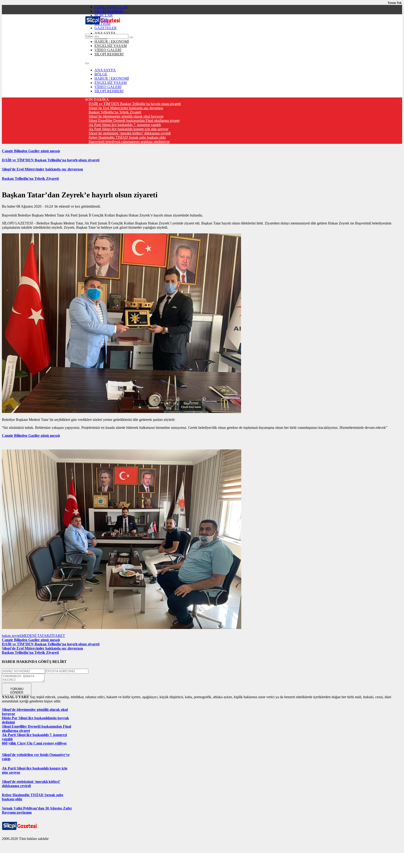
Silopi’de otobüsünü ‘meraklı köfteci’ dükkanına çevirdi (130, 133)
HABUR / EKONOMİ (111, 41)
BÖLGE (100, 74)
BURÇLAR (103, 15)
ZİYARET (57, 636)
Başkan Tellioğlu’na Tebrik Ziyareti (115, 112)
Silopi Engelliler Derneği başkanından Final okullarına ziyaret (134, 121)
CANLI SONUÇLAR (111, 7)
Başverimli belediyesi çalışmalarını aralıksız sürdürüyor (129, 142)
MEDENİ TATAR (35, 636)
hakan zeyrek (12, 636)
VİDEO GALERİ (107, 50)
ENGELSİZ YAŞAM (110, 46)
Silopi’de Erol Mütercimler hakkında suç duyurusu (126, 108)
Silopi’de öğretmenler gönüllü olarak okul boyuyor (126, 116)
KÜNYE (101, 20)
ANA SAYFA (105, 33)
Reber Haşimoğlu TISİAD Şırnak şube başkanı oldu (127, 137)
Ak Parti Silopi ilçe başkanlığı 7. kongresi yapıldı (125, 125)
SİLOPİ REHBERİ (108, 11)
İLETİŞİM (102, 24)
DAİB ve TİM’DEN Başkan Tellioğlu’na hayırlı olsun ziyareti (135, 104)
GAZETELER (105, 28)
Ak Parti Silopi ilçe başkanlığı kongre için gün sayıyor (128, 129)
